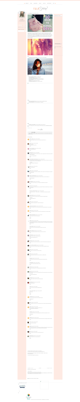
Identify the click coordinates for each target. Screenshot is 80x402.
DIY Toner (30, 80)
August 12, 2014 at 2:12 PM (34, 331)
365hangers (31, 314)
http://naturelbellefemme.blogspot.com (34, 308)
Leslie (30, 249)
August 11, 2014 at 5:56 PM (36, 296)
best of (43, 133)
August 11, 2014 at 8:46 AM (36, 181)
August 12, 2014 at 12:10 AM (35, 317)
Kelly (30, 331)
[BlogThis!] (32, 132)
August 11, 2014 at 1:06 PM (36, 258)
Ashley (30, 201)
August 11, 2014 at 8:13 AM (34, 166)
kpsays (30, 302)
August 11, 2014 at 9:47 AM (35, 201)
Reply (30, 150)
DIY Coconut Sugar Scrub (32, 101)
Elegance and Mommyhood (33, 175)
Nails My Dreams (32, 335)
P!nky (30, 166)
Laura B (30, 210)
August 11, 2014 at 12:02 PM (37, 226)
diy (44, 133)
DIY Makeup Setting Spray (32, 81)
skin (49, 133)
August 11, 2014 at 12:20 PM (38, 230)
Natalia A (31, 326)
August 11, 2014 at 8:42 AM (35, 170)
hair (46, 133)
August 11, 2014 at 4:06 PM (34, 286)
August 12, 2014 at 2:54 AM (35, 326)
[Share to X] (33, 132)
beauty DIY (39, 133)
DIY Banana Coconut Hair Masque (33, 57)
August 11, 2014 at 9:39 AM (37, 195)
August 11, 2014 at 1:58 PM (35, 271)
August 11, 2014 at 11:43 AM (35, 220)
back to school (33, 133)
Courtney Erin (31, 152)
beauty (37, 133)
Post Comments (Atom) (33, 369)
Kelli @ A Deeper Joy (32, 230)
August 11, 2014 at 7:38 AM (38, 148)
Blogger (47, 399)
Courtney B (31, 240)
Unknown (31, 317)
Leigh (30, 286)
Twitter (36, 351)
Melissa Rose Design (37, 399)
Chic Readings (31, 262)
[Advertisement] (40, 361)
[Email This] (31, 132)
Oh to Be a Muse (31, 226)
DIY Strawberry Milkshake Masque (33, 78)
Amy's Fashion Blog (32, 148)
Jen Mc (30, 143)
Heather (31, 220)
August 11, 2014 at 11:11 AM (35, 210)
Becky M (31, 271)
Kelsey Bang (31, 296)
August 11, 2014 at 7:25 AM (35, 143)
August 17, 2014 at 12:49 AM (37, 335)
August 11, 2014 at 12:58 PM (34, 249)
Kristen (30, 170)
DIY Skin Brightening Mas (32, 76)
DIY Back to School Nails (32, 124)
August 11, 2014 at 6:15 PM (35, 302)
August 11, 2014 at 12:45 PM (36, 240)
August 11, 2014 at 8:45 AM (39, 175)
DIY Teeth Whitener (31, 79)
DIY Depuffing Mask (31, 77)
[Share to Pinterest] (34, 132)
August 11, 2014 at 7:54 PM (35, 306)
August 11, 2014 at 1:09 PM (36, 262)
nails (47, 133)
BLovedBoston (31, 181)
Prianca (30, 306)
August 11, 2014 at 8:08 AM (36, 152)
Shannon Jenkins (32, 195)
